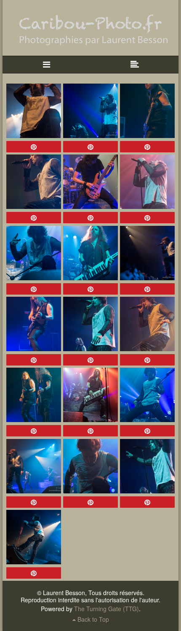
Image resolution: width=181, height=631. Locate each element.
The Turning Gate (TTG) (106, 608)
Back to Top (92, 619)
